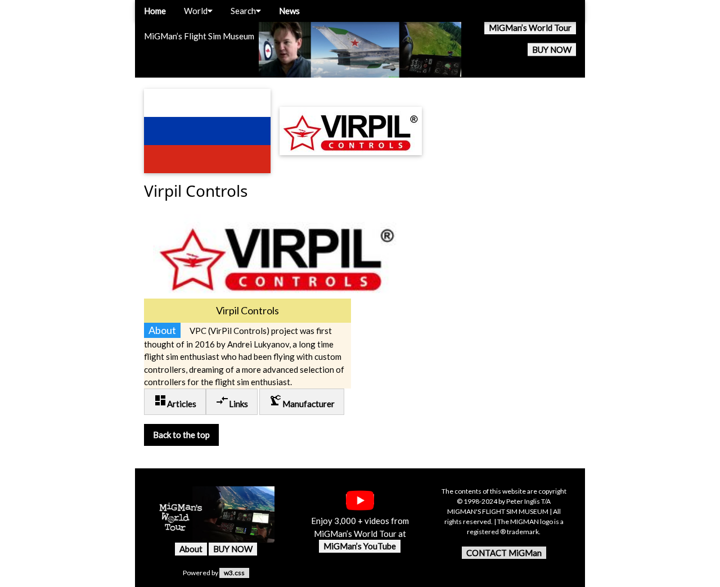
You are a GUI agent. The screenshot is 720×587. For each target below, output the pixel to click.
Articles (175, 401)
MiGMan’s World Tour (530, 27)
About (190, 549)
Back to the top (181, 435)
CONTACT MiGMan (504, 553)
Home (155, 11)
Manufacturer (302, 401)
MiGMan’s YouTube (359, 546)
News (289, 11)
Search (243, 11)
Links (231, 401)
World (196, 11)
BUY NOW (552, 49)
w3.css (234, 572)
